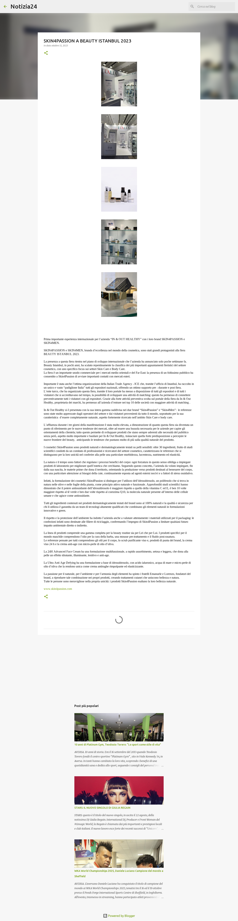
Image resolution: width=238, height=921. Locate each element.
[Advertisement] (119, 666)
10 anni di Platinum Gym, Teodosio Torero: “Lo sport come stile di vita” (117, 744)
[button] (46, 53)
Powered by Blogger (121, 915)
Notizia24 (23, 6)
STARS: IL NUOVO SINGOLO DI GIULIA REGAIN (102, 807)
